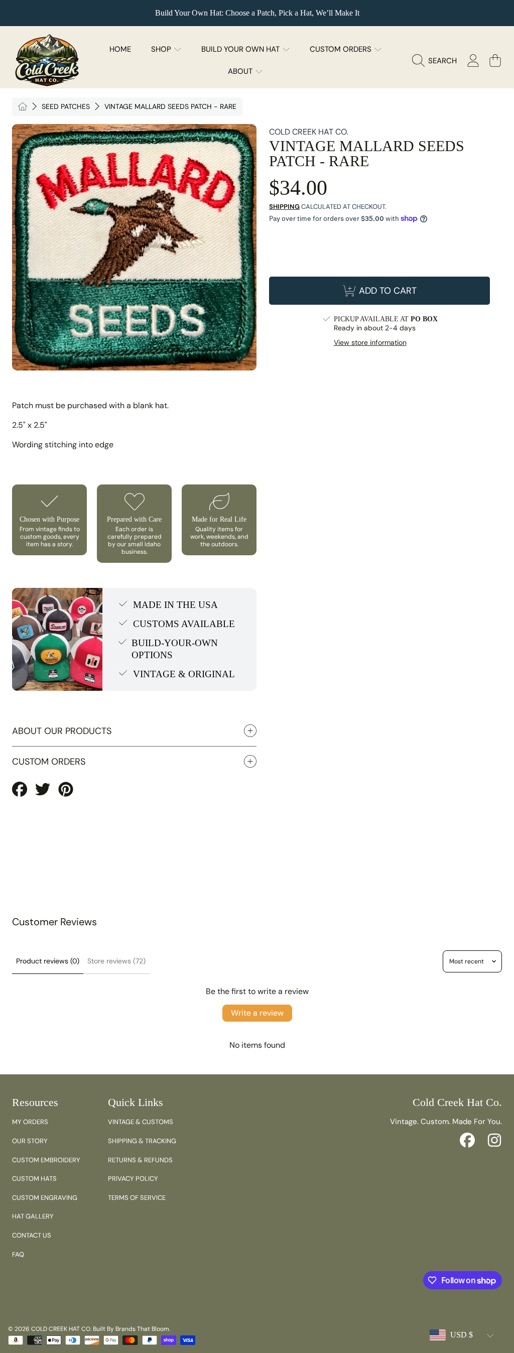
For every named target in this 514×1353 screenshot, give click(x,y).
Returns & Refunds (140, 1160)
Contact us (31, 1235)
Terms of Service (137, 1197)
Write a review (257, 1013)
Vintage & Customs (140, 1122)
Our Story (30, 1141)
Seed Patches (66, 106)
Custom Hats (34, 1178)
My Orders (30, 1122)
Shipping (284, 207)
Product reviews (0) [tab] (47, 960)
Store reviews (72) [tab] (116, 960)
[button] (437, 61)
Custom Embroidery (46, 1160)
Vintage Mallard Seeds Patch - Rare (170, 106)
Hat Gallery (33, 1216)
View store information (370, 342)
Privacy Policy (133, 1178)
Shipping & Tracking (142, 1141)
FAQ (18, 1254)
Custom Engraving (44, 1197)
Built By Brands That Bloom (131, 1329)
